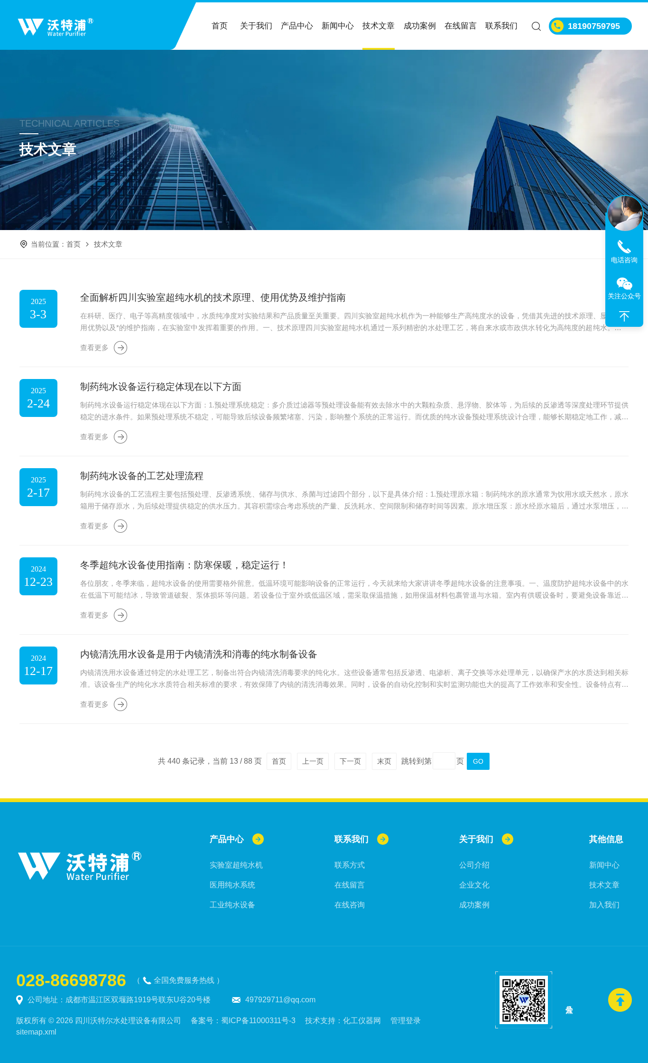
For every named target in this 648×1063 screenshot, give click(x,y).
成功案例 (420, 25)
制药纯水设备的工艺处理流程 (142, 476)
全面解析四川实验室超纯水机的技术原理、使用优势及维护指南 (213, 297)
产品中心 (297, 25)
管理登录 (405, 1021)
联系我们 (501, 25)
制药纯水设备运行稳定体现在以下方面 (160, 386)
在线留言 (460, 25)
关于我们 (256, 25)
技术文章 (378, 25)
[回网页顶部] (624, 316)
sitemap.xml (36, 1032)
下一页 (350, 761)
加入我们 (604, 905)
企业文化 (474, 885)
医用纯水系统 (232, 885)
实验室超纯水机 (236, 865)
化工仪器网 (362, 1021)
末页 (384, 761)
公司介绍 (474, 865)
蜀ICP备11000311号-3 (258, 1021)
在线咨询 (349, 905)
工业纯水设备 (232, 905)
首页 (220, 25)
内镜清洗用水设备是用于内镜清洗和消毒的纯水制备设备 (198, 654)
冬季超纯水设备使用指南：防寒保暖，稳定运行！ (184, 565)
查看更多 (94, 347)
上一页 (313, 761)
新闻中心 (338, 25)
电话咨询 (624, 260)
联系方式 (349, 865)
